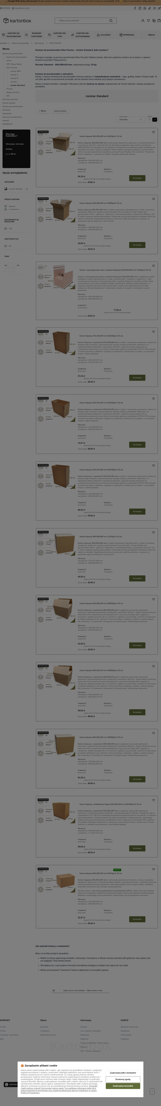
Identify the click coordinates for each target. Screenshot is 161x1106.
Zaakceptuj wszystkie (123, 1086)
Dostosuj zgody (123, 1079)
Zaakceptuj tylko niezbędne (123, 1073)
